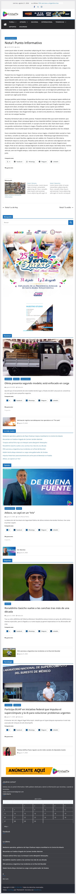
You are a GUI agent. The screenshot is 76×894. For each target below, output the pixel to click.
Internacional (46, 22)
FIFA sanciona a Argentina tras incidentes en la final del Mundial (49, 4)
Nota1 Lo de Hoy (11, 207)
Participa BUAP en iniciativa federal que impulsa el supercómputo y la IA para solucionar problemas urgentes (37, 711)
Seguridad (23, 27)
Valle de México (25, 379)
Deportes (12, 27)
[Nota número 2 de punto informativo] (15, 188)
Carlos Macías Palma (23, 517)
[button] (15, 22)
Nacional (34, 22)
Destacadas (8, 379)
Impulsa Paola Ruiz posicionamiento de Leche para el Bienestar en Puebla (27, 455)
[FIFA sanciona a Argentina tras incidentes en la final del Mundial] (9, 652)
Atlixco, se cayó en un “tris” (12, 459)
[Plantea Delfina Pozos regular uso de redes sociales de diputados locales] (9, 751)
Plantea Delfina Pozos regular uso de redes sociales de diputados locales (41, 750)
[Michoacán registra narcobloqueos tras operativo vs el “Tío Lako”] (9, 421)
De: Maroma (21, 550)
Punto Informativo (11, 38)
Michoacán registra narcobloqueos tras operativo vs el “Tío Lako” (38, 420)
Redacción (20, 387)
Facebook (6, 832)
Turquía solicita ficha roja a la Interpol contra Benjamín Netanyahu (25, 442)
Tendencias (60, 22)
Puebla (11, 22)
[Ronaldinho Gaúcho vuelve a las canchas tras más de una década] (38, 582)
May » (6, 826)
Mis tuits (6, 879)
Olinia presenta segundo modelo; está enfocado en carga (37, 383)
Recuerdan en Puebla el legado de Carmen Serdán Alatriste (22, 439)
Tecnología (8, 705)
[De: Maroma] (9, 551)
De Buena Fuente (9, 508)
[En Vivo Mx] (5, 24)
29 (25, 821)
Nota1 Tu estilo (65, 207)
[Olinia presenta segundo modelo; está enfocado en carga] (38, 357)
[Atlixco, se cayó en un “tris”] (38, 487)
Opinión (23, 22)
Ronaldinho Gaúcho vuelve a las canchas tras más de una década (24, 446)
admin (18, 47)
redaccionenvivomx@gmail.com (13, 792)
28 (15, 821)
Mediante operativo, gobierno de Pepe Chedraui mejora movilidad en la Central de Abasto (33, 436)
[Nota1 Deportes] (61, 188)
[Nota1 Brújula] (38, 188)
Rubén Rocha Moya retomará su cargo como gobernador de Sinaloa (25, 452)
